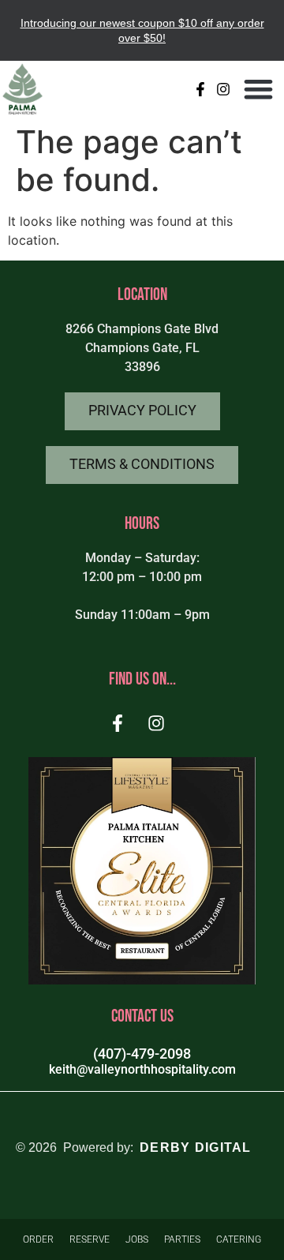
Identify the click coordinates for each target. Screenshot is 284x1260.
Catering (238, 1239)
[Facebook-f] (200, 88)
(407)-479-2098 (142, 1054)
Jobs (136, 1239)
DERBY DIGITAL (196, 1147)
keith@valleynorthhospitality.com (142, 1069)
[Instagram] (223, 88)
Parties (182, 1239)
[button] (259, 89)
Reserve (89, 1239)
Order (38, 1239)
